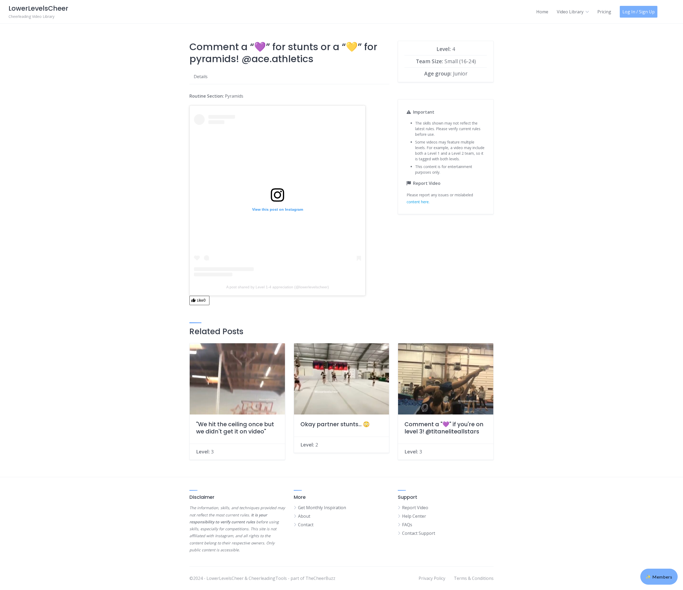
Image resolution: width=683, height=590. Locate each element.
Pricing (604, 12)
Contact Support (418, 533)
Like (201, 300)
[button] (659, 577)
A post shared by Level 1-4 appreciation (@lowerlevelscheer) (277, 287)
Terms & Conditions (474, 578)
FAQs (407, 525)
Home (542, 12)
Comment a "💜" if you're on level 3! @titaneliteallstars (443, 427)
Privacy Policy (432, 578)
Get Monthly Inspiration (322, 508)
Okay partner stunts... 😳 (335, 424)
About (304, 516)
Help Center (414, 516)
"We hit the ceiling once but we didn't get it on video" (235, 427)
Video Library (570, 12)
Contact (305, 525)
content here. (418, 201)
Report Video (415, 508)
